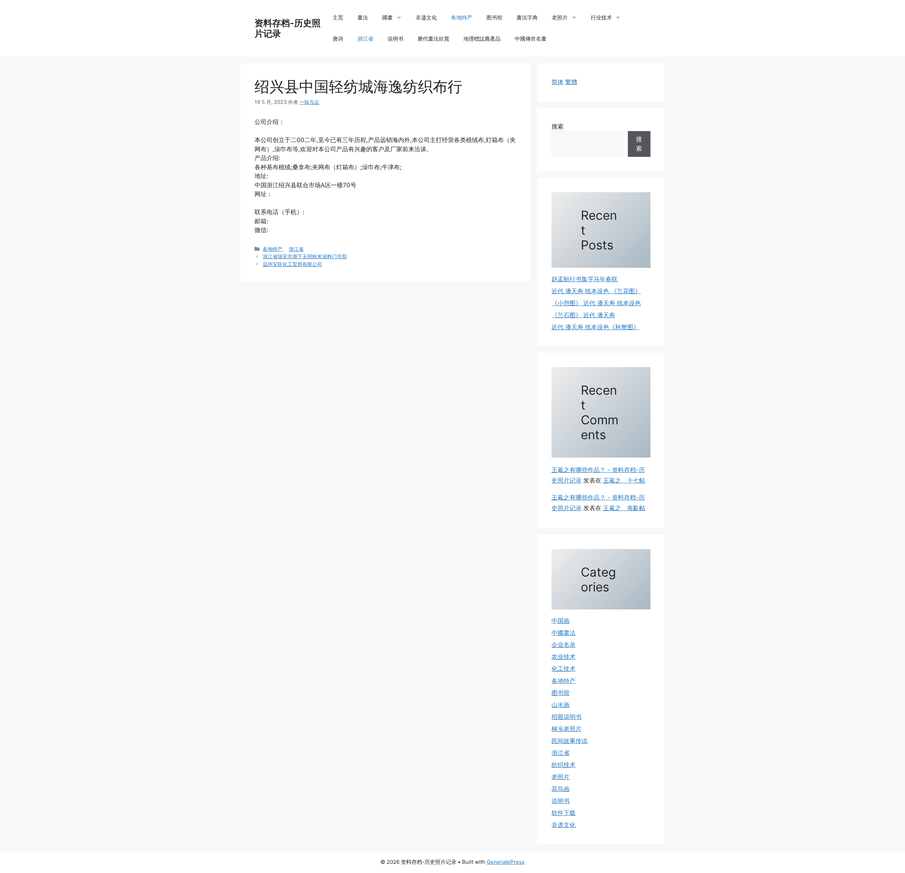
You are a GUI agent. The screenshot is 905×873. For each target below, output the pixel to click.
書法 (362, 17)
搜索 (557, 126)
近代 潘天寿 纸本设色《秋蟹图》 (595, 327)
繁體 (571, 81)
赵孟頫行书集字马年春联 (584, 279)
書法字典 (527, 17)
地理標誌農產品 (482, 38)
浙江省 (365, 38)
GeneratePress (506, 862)
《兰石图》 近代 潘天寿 (583, 315)
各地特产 (461, 17)
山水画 (560, 704)
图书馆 (494, 17)
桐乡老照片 (566, 728)
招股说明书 (566, 716)
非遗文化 (426, 17)
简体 (557, 81)
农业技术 (563, 656)
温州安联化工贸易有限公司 (292, 264)
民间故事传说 (569, 740)
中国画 (560, 620)
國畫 (387, 17)
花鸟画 (560, 788)
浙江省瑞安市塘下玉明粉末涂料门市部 (305, 256)
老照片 (560, 17)
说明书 (395, 38)
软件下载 (563, 812)
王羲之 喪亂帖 (624, 508)
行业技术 (601, 17)
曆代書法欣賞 (433, 38)
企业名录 (563, 644)
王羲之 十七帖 (624, 480)
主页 (338, 17)
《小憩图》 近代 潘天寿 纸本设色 (596, 303)
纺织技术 (563, 764)
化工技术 (563, 668)
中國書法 (563, 632)
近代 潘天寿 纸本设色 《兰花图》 (596, 291)
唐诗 (338, 38)
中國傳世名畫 (531, 38)
